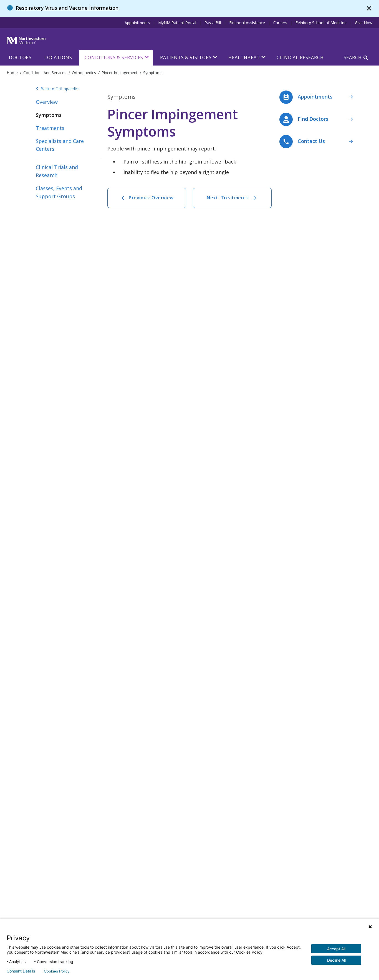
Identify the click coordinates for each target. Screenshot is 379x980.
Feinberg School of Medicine (321, 22)
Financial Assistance (247, 22)
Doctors (20, 57)
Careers (280, 22)
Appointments (137, 22)
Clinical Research (300, 57)
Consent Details (21, 971)
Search (353, 57)
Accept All (336, 948)
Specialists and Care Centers (60, 145)
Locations (58, 57)
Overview (47, 102)
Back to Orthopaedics (58, 88)
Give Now (363, 22)
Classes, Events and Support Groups (59, 192)
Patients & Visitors (185, 57)
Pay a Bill (212, 22)
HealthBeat (244, 57)
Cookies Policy (56, 971)
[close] (369, 8)
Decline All (336, 960)
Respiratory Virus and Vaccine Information (67, 7)
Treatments (50, 128)
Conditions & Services (114, 57)
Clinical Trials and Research (57, 171)
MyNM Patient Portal (177, 22)
